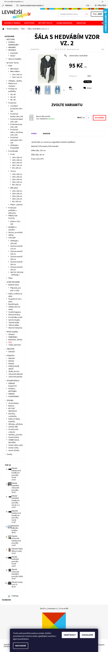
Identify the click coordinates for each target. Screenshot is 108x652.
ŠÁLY (89, 76)
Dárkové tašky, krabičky (14, 420)
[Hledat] (87, 14)
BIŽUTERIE (29, 23)
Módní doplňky (12, 331)
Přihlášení (102, 5)
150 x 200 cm (17, 74)
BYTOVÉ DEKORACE (12, 409)
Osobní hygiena (14, 312)
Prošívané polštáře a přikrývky (12, 210)
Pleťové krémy (14, 314)
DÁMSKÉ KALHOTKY (12, 384)
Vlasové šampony (15, 328)
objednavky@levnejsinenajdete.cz (32, 5)
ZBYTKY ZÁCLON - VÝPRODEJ (16, 273)
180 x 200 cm (17, 162)
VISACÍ (12, 56)
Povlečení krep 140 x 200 (16, 125)
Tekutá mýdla (13, 322)
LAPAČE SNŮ (13, 427)
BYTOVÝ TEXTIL (45, 23)
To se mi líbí (63, 609)
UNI (102, 49)
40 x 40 (13, 94)
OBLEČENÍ (81, 23)
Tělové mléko (13, 325)
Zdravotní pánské (15, 376)
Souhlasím (87, 635)
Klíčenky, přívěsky (15, 424)
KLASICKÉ (14, 53)
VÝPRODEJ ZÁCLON (14, 242)
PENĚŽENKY (12, 337)
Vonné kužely (13, 437)
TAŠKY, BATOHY (14, 345)
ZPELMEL (10, 400)
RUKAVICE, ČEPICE (15, 339)
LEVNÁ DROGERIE (64, 23)
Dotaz (89, 88)
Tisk (70, 89)
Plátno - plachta (16, 204)
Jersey (13, 171)
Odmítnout (70, 635)
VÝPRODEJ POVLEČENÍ (14, 146)
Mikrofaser (14, 69)
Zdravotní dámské (15, 374)
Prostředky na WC (15, 317)
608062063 (8, 5)
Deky (10, 65)
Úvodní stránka (12, 23)
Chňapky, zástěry (15, 81)
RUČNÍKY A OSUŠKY (12, 228)
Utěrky (11, 235)
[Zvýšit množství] (92, 116)
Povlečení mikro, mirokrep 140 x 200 (16, 132)
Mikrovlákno (15, 71)
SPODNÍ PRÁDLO (13, 380)
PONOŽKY (10, 355)
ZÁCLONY (12, 237)
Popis (34, 133)
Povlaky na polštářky (12, 90)
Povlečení (12, 103)
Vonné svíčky (13, 448)
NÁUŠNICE (12, 50)
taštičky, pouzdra (15, 434)
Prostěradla (13, 151)
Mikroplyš (14, 188)
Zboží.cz (43, 609)
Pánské (11, 363)
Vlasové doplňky (14, 59)
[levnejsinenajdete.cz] (28, 14)
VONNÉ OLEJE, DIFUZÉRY (13, 441)
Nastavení (20, 645)
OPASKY (11, 334)
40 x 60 (13, 97)
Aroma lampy (13, 403)
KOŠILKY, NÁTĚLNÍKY (12, 390)
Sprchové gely (14, 320)
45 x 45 (13, 99)
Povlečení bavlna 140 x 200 (16, 115)
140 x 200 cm (17, 157)
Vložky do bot (13, 371)
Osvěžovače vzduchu (13, 430)
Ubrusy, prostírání (15, 232)
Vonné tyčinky (13, 450)
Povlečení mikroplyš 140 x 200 (16, 140)
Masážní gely (13, 304)
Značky (9, 454)
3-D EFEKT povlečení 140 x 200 (16, 109)
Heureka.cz (52, 609)
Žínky (10, 278)
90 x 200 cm (16, 168)
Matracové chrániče (12, 84)
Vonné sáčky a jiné (15, 445)
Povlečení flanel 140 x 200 (16, 120)
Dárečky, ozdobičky (12, 415)
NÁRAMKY (12, 47)
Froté (12, 154)
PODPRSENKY (13, 396)
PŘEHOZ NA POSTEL (12, 217)
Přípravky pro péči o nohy (15, 289)
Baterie (11, 406)
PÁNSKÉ (11, 394)
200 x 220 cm (17, 77)
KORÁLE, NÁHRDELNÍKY (13, 43)
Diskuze (46, 133)
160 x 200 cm (17, 160)
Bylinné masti (13, 285)
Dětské (11, 361)
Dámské (11, 351)
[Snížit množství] (92, 119)
